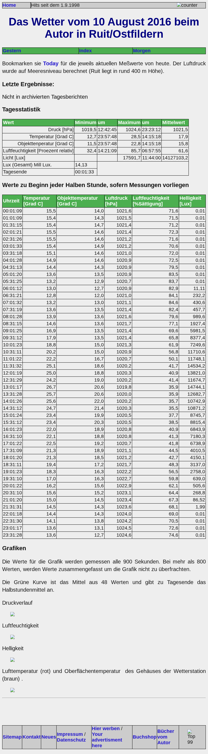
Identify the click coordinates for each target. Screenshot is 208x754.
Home (9, 5)
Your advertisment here (107, 740)
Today (50, 63)
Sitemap (12, 737)
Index (85, 50)
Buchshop (145, 737)
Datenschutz (71, 740)
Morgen (142, 50)
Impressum (70, 734)
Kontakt (31, 737)
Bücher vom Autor (165, 737)
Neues (48, 737)
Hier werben (106, 728)
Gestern (12, 50)
